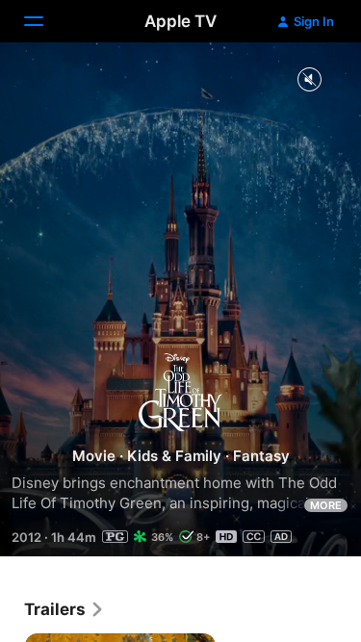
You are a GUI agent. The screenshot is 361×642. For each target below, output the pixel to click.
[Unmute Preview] (309, 80)
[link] (64, 609)
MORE (326, 505)
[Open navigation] (45, 21)
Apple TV (180, 21)
